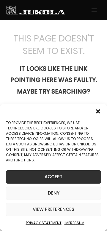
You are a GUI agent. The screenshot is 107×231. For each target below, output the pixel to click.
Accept (53, 177)
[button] (98, 111)
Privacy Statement (44, 222)
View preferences (53, 209)
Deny (53, 193)
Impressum (74, 222)
